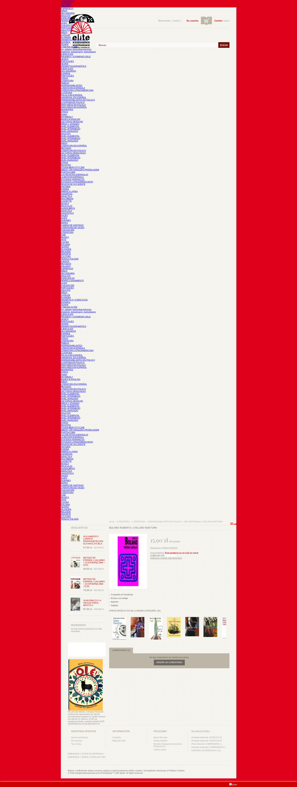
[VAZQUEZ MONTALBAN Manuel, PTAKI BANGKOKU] (156, 619)
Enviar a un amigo (119, 598)
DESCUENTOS (79, 527)
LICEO (64, 23)
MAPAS (64, 223)
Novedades (78, 625)
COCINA (65, 242)
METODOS (66, 3)
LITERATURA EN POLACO (73, 150)
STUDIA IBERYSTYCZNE (73, 167)
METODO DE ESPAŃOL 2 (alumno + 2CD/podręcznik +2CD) (94, 583)
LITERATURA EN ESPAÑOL (74, 146)
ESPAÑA (65, 189)
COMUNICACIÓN (69, 307)
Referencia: (156, 548)
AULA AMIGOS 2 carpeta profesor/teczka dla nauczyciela (93, 540)
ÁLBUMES (66, 220)
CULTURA (66, 256)
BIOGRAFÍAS (67, 109)
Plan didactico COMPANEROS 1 (206, 744)
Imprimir (114, 602)
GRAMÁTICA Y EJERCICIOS (74, 300)
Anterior (110, 623)
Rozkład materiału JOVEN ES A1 (206, 737)
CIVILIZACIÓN (67, 25)
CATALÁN (65, 35)
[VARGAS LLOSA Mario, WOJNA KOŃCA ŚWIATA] (137, 619)
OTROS (64, 78)
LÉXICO (64, 59)
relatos (64, 114)
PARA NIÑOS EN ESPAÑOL (74, 107)
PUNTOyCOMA (68, 172)
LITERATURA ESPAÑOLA (73, 88)
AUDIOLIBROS (68, 208)
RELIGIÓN (66, 252)
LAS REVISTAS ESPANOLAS (74, 174)
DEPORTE (66, 254)
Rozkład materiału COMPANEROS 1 (208, 747)
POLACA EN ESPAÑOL (72, 95)
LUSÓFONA (66, 93)
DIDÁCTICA (66, 196)
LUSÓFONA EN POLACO (73, 102)
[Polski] (235, 524)
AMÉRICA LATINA (69, 191)
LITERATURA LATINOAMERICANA (77, 90)
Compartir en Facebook (122, 594)
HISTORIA (65, 186)
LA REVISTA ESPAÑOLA (72, 177)
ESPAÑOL (65, 42)
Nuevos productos (79, 737)
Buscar (224, 45)
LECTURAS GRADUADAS (73, 153)
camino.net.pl (160, 749)
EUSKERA (66, 37)
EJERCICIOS (67, 54)
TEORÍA (64, 44)
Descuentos (76, 741)
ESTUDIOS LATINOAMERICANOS (77, 182)
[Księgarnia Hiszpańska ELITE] (80, 25)
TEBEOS (65, 83)
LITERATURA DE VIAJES (72, 227)
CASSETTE (66, 201)
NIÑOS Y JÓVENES (70, 124)
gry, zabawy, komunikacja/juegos (76, 309)
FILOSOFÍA (66, 249)
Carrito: (218, 20)
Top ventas (76, 744)
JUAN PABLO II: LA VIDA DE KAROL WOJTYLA (92, 603)
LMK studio (120, 773)
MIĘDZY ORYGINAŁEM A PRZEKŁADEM (80, 170)
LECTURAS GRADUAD (72, 121)
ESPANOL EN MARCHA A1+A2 (206, 750)
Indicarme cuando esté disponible (166, 558)
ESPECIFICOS (68, 18)
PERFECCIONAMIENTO (72, 280)
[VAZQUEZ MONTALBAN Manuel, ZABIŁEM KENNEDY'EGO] (119, 619)
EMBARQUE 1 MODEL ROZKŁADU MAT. (87, 757)
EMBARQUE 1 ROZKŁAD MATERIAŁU (86, 754)
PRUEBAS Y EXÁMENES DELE (76, 56)
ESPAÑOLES (67, 8)
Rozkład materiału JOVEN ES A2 (206, 741)
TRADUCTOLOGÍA (70, 259)
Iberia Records (160, 737)
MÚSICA (65, 203)
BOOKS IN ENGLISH (70, 119)
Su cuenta (192, 20)
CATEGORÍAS (67, 1)
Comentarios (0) (121, 650)
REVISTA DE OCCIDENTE (73, 184)
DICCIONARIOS (68, 71)
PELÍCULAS (66, 206)
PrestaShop (106, 773)
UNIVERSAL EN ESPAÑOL (73, 97)
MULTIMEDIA (67, 199)
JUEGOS (65, 261)
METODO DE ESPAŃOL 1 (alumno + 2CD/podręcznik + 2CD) (94, 561)
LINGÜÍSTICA (67, 213)
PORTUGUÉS (67, 27)
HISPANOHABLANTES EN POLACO (78, 100)
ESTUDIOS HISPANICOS (72, 179)
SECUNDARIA (68, 13)
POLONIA (65, 244)
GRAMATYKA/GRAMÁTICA (73, 66)
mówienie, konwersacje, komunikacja (78, 52)
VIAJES (64, 215)
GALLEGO (66, 6)
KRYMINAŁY (67, 117)
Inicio (111, 521)
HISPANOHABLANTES (71, 85)
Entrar (176, 20)
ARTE (63, 239)
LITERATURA (67, 80)
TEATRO (65, 247)
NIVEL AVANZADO (69, 131)
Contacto (116, 737)
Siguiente (227, 623)
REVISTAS (66, 165)
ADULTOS (65, 15)
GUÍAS (64, 218)
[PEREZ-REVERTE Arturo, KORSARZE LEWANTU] (174, 619)
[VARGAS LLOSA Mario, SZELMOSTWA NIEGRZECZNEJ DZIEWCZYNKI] (192, 619)
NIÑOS (64, 11)
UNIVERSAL (67, 194)
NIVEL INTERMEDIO (70, 129)
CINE (63, 235)
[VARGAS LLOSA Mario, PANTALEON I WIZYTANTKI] (210, 619)
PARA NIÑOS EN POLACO (73, 105)
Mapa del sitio (118, 741)
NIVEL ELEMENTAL (70, 126)
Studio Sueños (160, 741)
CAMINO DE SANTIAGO (72, 225)
